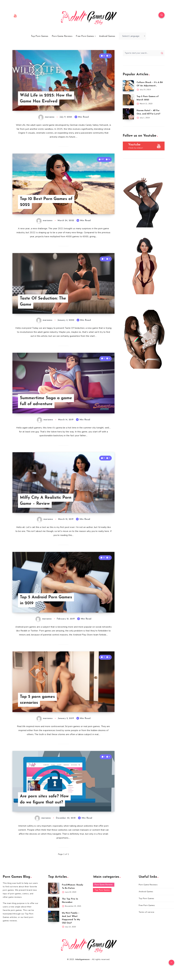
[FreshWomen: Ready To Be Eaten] (53, 888)
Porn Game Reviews (62, 36)
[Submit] (162, 53)
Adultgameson (82, 959)
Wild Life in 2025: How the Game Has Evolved (46, 98)
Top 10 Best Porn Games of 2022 (46, 202)
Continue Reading (101, 102)
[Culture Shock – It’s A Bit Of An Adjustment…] (128, 85)
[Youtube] (15, 15)
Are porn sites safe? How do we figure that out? (44, 799)
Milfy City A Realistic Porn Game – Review (45, 501)
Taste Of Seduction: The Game (43, 301)
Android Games (107, 36)
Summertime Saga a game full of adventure (46, 401)
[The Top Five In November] (53, 902)
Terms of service (146, 912)
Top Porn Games (39, 36)
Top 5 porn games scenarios (37, 700)
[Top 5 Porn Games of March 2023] (128, 99)
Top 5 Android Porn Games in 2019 (46, 600)
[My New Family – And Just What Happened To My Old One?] (53, 916)
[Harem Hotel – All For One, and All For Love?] (128, 113)
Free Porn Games (85, 36)
